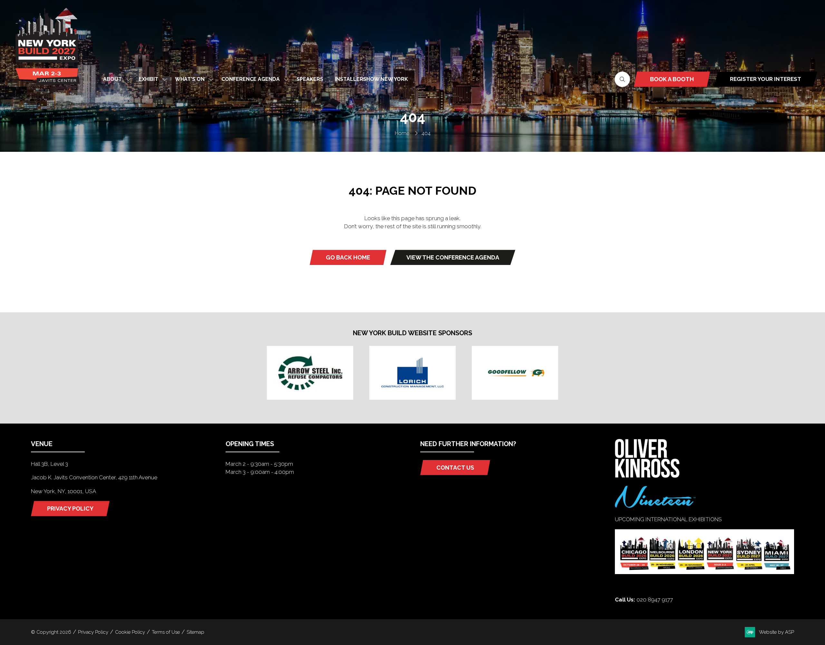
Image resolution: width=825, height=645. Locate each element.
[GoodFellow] (515, 372)
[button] (622, 79)
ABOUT (112, 79)
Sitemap (195, 632)
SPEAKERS (309, 79)
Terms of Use (166, 632)
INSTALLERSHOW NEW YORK (371, 79)
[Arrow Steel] (310, 372)
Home (402, 133)
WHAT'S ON (190, 79)
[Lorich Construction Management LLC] (412, 372)
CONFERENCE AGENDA (250, 79)
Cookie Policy (130, 632)
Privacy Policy (93, 632)
